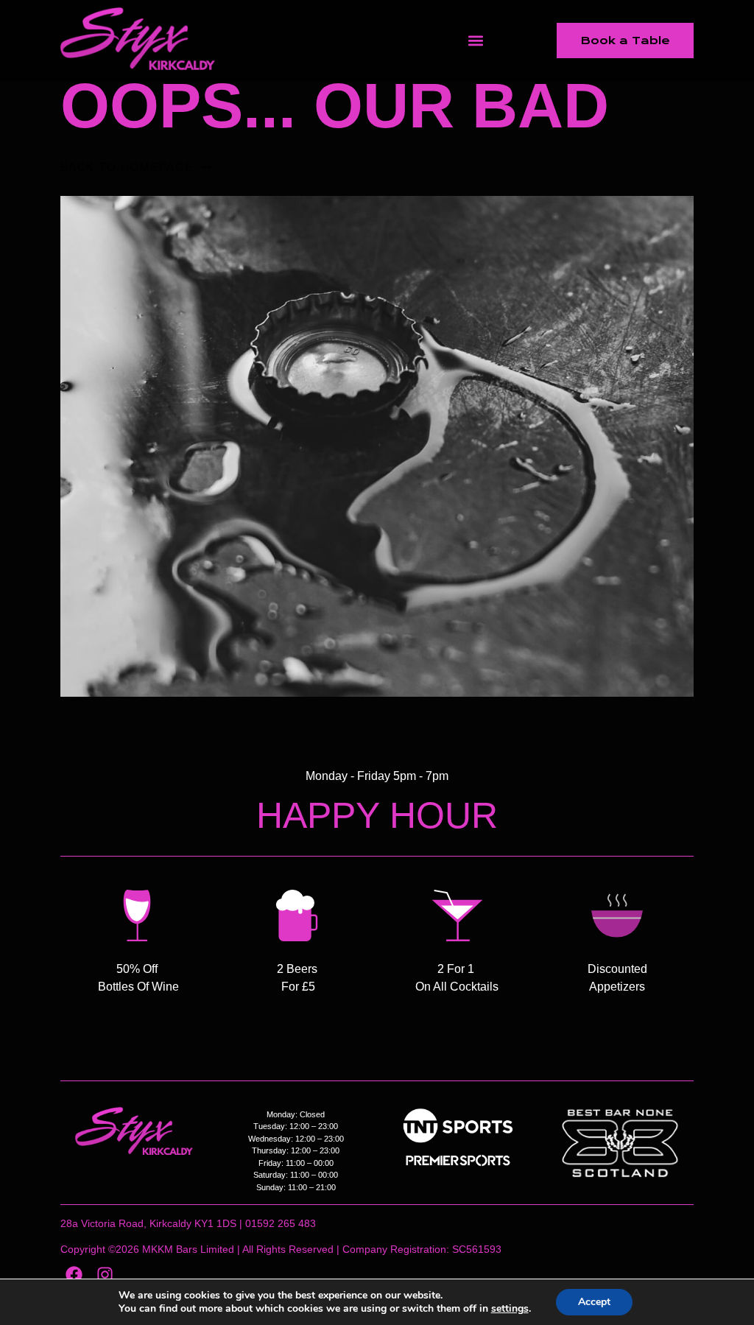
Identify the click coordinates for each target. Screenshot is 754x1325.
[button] (476, 41)
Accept (594, 1302)
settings (510, 1308)
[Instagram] (105, 1274)
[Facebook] (74, 1274)
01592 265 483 (280, 1223)
